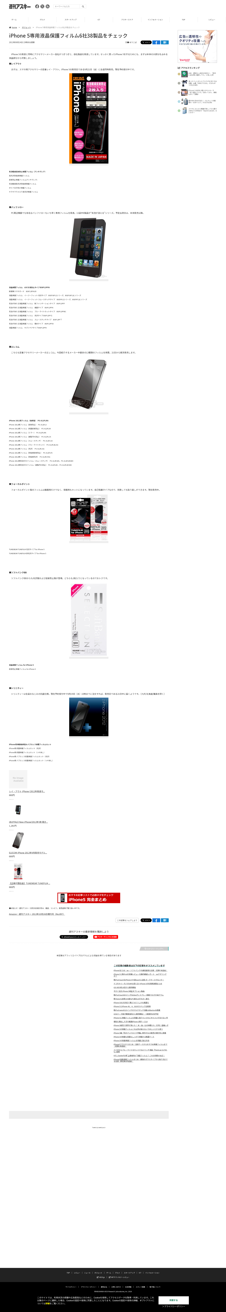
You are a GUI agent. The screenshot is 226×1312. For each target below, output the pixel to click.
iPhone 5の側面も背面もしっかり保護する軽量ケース (134, 1037)
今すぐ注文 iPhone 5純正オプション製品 (129, 991)
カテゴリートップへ (155, 948)
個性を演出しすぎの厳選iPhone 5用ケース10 (131, 1021)
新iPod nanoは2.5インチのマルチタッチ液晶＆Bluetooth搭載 (137, 1010)
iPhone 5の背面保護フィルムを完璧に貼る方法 (131, 1040)
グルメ (14, 19)
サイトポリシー (71, 1287)
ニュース (211, 19)
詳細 (48, 1303)
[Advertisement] (169, 7)
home (14, 27)
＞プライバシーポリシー (173, 1306)
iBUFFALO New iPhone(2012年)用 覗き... (28, 821)
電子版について (154, 1287)
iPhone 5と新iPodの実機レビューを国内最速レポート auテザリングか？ (140, 975)
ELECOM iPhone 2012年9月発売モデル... (28, 852)
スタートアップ (42, 19)
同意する (174, 1300)
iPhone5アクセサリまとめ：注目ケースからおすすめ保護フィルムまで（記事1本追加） (140, 1045)
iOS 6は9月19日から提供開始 (125, 987)
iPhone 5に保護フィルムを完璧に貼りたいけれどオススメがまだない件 (141, 1018)
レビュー (183, 19)
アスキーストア (99, 19)
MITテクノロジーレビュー (120, 1277)
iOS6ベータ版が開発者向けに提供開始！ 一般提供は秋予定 (136, 1014)
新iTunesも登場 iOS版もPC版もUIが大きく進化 (131, 999)
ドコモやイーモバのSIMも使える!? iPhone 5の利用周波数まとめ (138, 984)
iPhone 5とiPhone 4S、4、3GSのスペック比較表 (132, 1006)
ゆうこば (133, 42)
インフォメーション (127, 19)
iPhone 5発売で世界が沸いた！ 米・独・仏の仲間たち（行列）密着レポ (141, 1025)
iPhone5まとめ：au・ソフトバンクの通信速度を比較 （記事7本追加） (140, 970)
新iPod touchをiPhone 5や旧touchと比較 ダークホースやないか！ (139, 980)
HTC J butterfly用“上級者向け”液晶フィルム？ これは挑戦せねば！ (139, 1055)
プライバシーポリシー (89, 1287)
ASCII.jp (102, 1277)
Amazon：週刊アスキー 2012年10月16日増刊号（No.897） (37, 914)
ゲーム (108, 1273)
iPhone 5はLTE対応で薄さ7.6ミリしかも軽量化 (131, 1002)
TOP (155, 19)
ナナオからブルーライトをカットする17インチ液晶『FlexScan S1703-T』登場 (140, 1051)
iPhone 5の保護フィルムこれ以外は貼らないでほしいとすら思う (138, 1029)
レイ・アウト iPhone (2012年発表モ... (27, 791)
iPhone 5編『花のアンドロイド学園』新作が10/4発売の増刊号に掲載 (140, 1033)
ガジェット (26, 27)
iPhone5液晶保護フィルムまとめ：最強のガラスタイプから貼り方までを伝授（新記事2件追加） (141, 1060)
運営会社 (104, 1287)
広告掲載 (128, 1287)
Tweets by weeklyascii (98, 1127)
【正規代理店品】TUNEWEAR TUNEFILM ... (29, 883)
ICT (70, 19)
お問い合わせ (116, 1287)
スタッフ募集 (140, 1287)
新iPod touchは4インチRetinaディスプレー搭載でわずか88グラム (139, 995)
